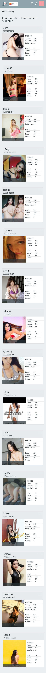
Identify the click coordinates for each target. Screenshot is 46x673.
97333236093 (10, 476)
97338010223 (10, 638)
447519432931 (9, 597)
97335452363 (8, 193)
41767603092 (10, 152)
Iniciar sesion (36, 3)
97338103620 (10, 233)
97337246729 (8, 274)
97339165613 (8, 436)
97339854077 (8, 112)
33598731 (8, 314)
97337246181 (8, 517)
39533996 (8, 71)
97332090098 (8, 31)
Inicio (4, 11)
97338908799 (8, 355)
